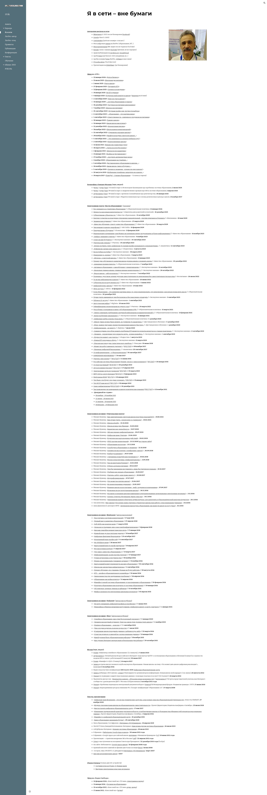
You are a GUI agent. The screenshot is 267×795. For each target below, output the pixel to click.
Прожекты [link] (9, 44)
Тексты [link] (8, 57)
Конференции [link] (11, 53)
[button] (264, 2)
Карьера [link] (8, 28)
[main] (146, 13)
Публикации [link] (10, 49)
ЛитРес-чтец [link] (10, 40)
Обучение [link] (9, 61)
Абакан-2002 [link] (10, 65)
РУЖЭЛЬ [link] (8, 69)
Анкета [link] (8, 24)
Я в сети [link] (8, 32)
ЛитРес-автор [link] (10, 36)
